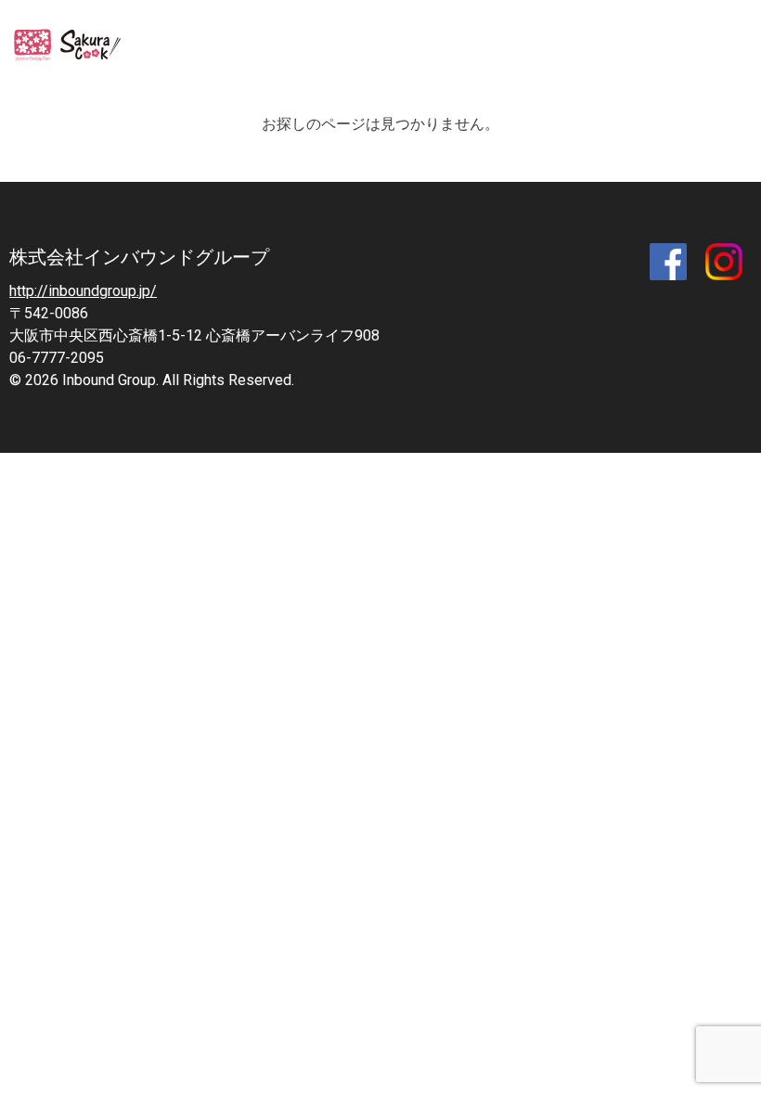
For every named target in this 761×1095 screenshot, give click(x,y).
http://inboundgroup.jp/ (83, 291)
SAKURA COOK (72, 46)
